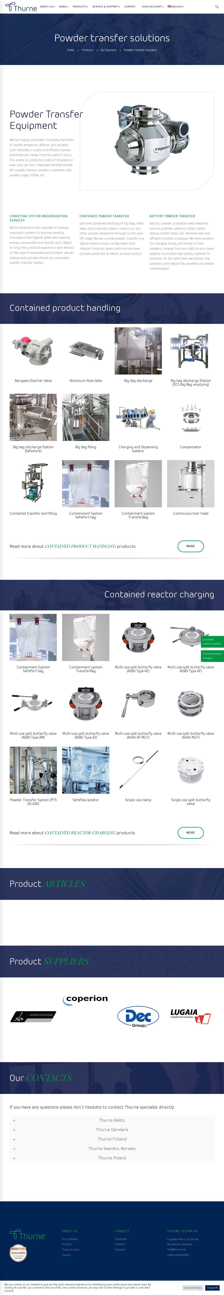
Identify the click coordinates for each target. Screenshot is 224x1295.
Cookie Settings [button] (192, 1288)
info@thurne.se (176, 1249)
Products (87, 50)
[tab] (112, 1120)
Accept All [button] (212, 1288)
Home (70, 50)
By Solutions (108, 50)
